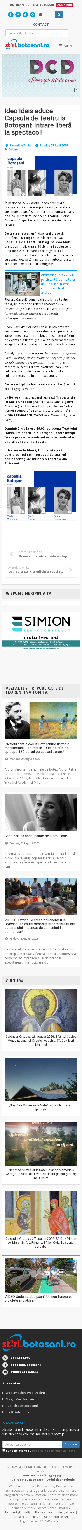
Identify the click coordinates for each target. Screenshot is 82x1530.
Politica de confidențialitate (53, 1451)
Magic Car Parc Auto (22, 1399)
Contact (55, 1476)
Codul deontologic (60, 1479)
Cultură (13, 149)
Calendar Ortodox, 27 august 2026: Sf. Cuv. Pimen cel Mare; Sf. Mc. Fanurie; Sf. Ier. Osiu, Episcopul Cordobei (41, 1242)
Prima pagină (36, 1475)
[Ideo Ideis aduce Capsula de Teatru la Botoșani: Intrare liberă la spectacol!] (41, 176)
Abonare (71, 1444)
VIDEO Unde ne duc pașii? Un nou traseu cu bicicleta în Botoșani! (38, 1299)
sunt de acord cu (40, 1451)
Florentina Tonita (20, 145)
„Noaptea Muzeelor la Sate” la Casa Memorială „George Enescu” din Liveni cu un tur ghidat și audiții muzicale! (41, 1174)
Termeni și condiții (18, 1512)
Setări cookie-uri (56, 1517)
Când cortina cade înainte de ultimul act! (36, 836)
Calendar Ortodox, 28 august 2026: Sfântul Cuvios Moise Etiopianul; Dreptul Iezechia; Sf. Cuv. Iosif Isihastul (41, 1040)
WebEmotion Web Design (25, 1393)
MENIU (69, 46)
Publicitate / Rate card (27, 1479)
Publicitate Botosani (22, 1406)
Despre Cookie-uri (27, 1517)
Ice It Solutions (17, 1412)
